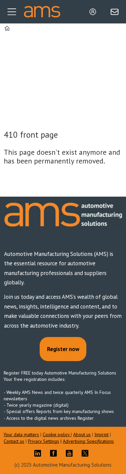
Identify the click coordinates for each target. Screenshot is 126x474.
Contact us (14, 441)
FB (55, 453)
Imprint (101, 434)
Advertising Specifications (88, 441)
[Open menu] (11, 11)
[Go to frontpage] (42, 11)
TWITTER (87, 453)
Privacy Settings (43, 441)
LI (39, 453)
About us (82, 434)
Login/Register (94, 12)
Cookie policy (57, 434)
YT (71, 453)
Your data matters (21, 434)
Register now (63, 349)
